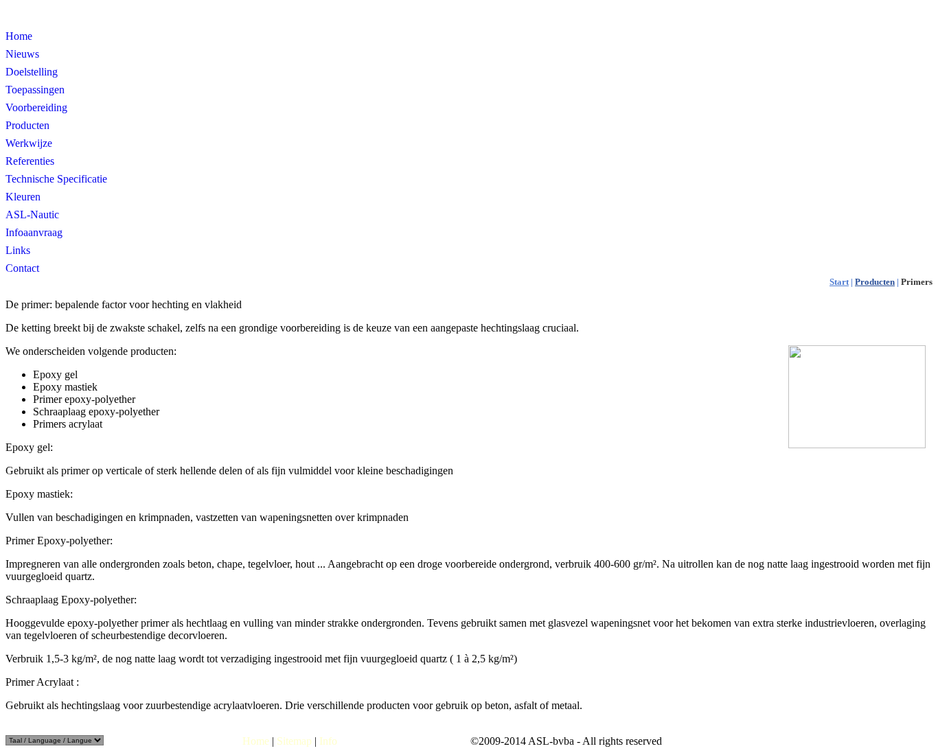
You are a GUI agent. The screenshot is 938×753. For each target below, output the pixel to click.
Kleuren (23, 196)
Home (18, 36)
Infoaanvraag (33, 232)
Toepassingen (35, 89)
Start (839, 282)
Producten (27, 125)
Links (17, 250)
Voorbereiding (36, 107)
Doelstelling (31, 72)
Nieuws (22, 54)
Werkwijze (28, 143)
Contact (22, 268)
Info (328, 741)
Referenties (29, 161)
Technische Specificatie (56, 179)
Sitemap (294, 741)
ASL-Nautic (32, 214)
